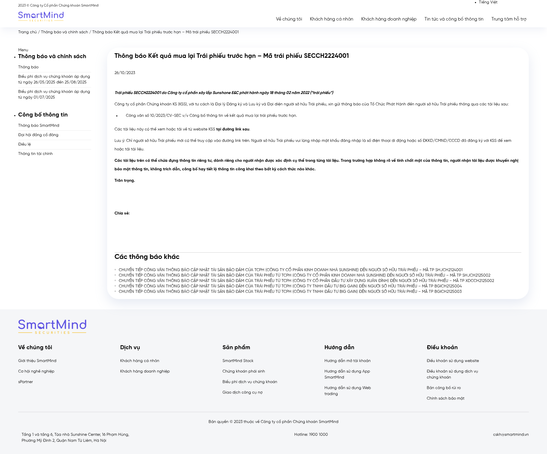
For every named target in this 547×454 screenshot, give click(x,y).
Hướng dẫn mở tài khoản (347, 361)
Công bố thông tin (43, 115)
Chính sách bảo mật (445, 398)
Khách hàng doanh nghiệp (389, 19)
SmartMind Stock (238, 361)
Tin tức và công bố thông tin (453, 19)
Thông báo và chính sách (64, 32)
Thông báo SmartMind (38, 126)
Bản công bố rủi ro (444, 388)
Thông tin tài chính (35, 154)
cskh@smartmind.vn (511, 435)
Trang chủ (27, 32)
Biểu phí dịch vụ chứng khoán (250, 382)
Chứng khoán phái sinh (244, 371)
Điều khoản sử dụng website (453, 361)
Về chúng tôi (289, 19)
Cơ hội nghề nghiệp (36, 371)
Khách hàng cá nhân (331, 19)
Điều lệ (24, 144)
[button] (54, 50)
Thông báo (28, 67)
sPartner (25, 382)
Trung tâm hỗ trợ (508, 19)
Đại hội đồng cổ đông (38, 135)
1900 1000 (318, 435)
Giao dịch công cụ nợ (242, 392)
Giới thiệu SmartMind (37, 361)
